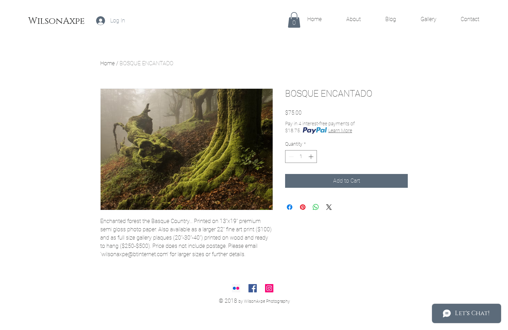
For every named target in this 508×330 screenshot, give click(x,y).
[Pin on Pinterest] (303, 207)
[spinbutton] (301, 157)
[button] (294, 20)
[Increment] (311, 157)
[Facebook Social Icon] (252, 288)
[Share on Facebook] (289, 207)
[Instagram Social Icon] (269, 288)
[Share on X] (329, 207)
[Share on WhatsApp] (316, 207)
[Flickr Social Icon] (236, 288)
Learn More (340, 130)
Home (107, 63)
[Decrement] (290, 157)
